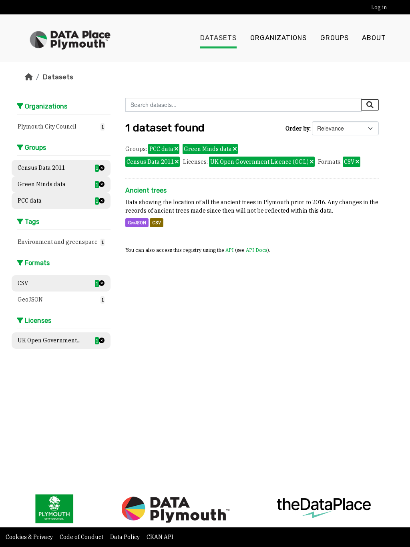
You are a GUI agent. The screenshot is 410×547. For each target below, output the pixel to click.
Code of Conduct (82, 537)
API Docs (256, 250)
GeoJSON (137, 222)
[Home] (29, 77)
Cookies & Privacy (30, 537)
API (229, 250)
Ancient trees (146, 190)
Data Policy (125, 537)
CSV (156, 222)
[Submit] (370, 105)
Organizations (278, 38)
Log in (379, 7)
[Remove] (176, 149)
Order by (297, 128)
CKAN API (160, 537)
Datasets (218, 38)
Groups (334, 38)
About (374, 38)
